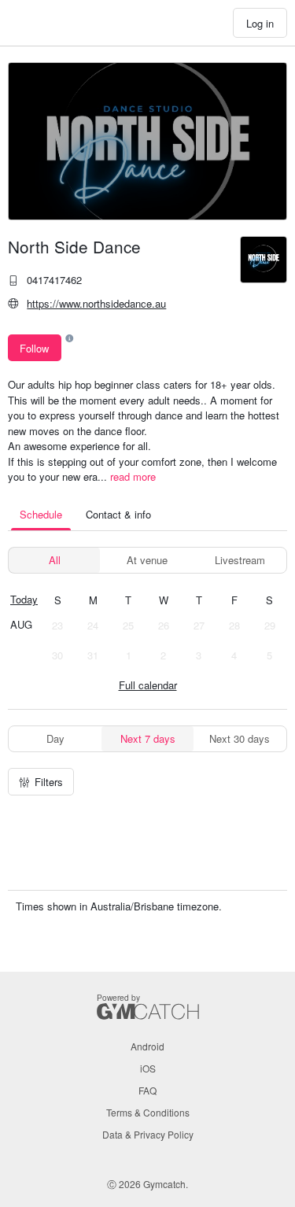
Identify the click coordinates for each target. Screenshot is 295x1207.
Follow (34, 348)
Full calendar (148, 684)
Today (24, 599)
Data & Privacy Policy (148, 1134)
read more (133, 476)
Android (147, 1046)
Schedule (41, 514)
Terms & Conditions (148, 1112)
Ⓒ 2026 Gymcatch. (147, 1183)
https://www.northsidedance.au (96, 303)
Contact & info (118, 514)
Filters (49, 781)
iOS (148, 1068)
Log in (260, 23)
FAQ (147, 1090)
